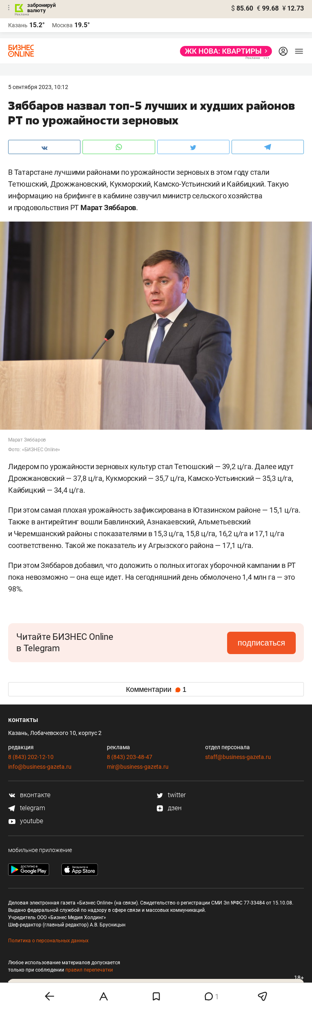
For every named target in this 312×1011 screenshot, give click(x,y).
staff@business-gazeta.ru (238, 757)
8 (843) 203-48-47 (129, 757)
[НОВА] (223, 51)
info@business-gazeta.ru (40, 766)
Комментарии (156, 689)
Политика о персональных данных (48, 941)
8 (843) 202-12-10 (31, 757)
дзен (174, 808)
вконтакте (34, 795)
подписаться (261, 642)
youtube (30, 821)
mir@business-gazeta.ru (138, 766)
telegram (31, 808)
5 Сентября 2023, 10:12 (38, 87)
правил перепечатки (89, 970)
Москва (62, 25)
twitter (176, 795)
